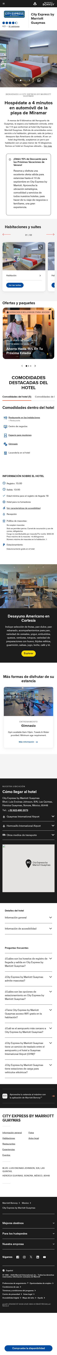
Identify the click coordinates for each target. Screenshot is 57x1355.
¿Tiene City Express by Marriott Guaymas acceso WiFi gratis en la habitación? (23, 1014)
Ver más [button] (48, 146)
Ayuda (40, 1298)
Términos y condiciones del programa (18, 1291)
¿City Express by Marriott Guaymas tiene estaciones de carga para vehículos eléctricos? (24, 1069)
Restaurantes (8, 1144)
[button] (35, 3)
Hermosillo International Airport (24, 825)
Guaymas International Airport (23, 816)
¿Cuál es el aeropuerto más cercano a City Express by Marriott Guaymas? (25, 1030)
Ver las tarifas (15, 285)
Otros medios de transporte (22, 835)
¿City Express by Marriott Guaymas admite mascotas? (24, 979)
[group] (28, 613)
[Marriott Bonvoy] (47, 4)
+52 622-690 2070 (18, 810)
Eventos (6, 1155)
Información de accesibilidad (20, 928)
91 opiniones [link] (14, 26)
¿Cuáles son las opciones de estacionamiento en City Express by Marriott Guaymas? (24, 995)
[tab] (16, 396)
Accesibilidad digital (10, 1298)
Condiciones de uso (10, 1287)
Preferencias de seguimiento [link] (14, 1283)
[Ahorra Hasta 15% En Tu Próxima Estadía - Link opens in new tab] (28, 333)
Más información (26, 742)
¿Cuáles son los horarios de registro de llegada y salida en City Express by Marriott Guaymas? (26, 962)
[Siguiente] (50, 234)
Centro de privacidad (11, 1294)
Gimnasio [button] (13, 444)
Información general (16, 917)
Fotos (31, 1132)
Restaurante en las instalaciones (24, 417)
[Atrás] (6, 234)
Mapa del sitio (28, 1298)
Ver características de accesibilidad (23, 508)
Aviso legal (34, 1138)
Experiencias (8, 1149)
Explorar (28, 653)
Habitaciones (8, 1138)
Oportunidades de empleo (40, 1283)
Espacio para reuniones (20, 435)
